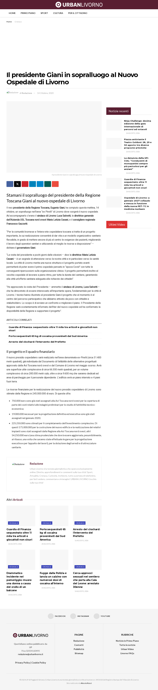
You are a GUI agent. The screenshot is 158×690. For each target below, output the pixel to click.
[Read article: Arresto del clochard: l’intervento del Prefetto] (87, 516)
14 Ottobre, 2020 (45, 93)
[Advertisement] (79, 46)
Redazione (27, 93)
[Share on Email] (55, 184)
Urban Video (127, 649)
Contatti (78, 645)
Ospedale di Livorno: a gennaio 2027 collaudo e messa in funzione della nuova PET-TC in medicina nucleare (137, 203)
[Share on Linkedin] (32, 184)
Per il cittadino (77, 13)
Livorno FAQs (127, 653)
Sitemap (79, 653)
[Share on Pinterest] (25, 184)
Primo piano (28, 13)
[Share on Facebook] (9, 184)
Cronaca (18, 21)
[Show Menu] (7, 4)
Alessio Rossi (86, 683)
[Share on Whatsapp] (47, 184)
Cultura (58, 13)
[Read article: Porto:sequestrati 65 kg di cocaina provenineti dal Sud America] (54, 516)
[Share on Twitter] (17, 184)
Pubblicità (79, 649)
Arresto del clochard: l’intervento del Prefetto (37, 341)
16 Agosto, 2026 (81, 540)
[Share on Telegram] (40, 184)
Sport (44, 13)
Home (12, 13)
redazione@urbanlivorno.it (30, 654)
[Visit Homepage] (79, 5)
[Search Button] (150, 4)
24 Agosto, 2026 (48, 544)
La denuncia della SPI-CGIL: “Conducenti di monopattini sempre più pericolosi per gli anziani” (136, 163)
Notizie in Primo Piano (127, 640)
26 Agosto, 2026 (15, 544)
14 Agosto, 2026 (15, 595)
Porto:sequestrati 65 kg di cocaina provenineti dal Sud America (48, 336)
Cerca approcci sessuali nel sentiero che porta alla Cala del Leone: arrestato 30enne (86, 580)
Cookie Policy (39, 662)
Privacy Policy (22, 662)
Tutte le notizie (127, 645)
